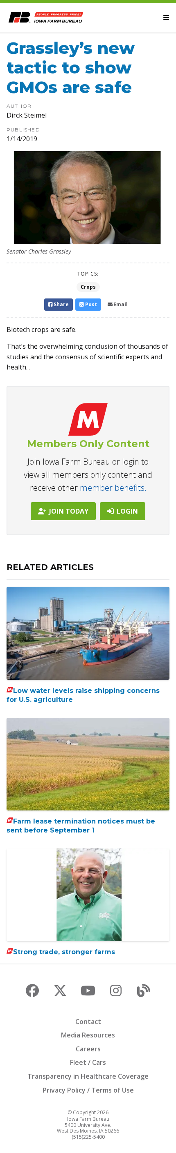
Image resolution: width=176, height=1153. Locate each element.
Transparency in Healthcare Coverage (88, 1076)
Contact (88, 1021)
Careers (88, 1048)
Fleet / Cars (88, 1062)
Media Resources (88, 1035)
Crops (88, 286)
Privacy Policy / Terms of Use (88, 1090)
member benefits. (113, 487)
